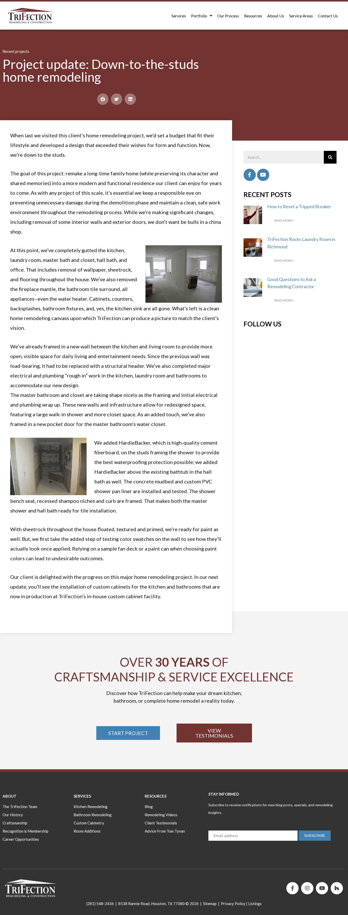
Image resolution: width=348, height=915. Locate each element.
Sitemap (210, 903)
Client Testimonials (161, 823)
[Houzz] (337, 888)
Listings (255, 903)
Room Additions (87, 831)
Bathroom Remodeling (93, 814)
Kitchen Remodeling (91, 806)
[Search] (330, 157)
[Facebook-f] (292, 888)
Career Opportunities (21, 839)
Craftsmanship (15, 823)
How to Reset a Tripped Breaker (299, 206)
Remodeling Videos (161, 814)
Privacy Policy (233, 903)
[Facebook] (250, 175)
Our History (13, 814)
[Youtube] (263, 175)
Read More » (284, 220)
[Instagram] (307, 888)
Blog (149, 806)
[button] (103, 99)
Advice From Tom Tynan (165, 831)
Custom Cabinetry (89, 823)
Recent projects (16, 51)
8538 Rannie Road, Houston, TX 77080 (151, 903)
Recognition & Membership (25, 831)
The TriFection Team (20, 806)
